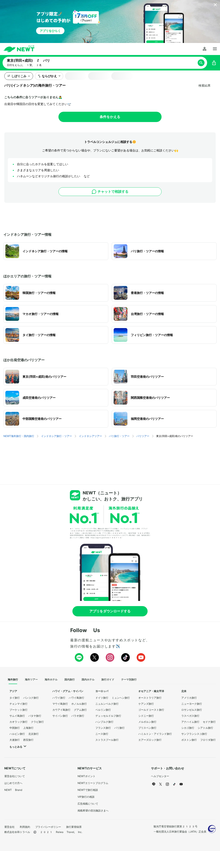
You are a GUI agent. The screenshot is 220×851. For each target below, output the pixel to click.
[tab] (12, 679)
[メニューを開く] (215, 49)
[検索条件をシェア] (214, 62)
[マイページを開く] (204, 49)
